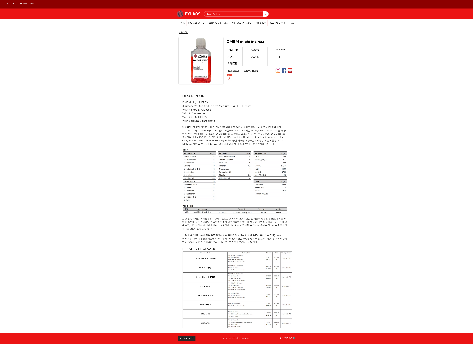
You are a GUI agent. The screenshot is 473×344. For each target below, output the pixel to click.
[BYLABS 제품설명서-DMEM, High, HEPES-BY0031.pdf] (229, 78)
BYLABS (193, 14)
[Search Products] (266, 14)
